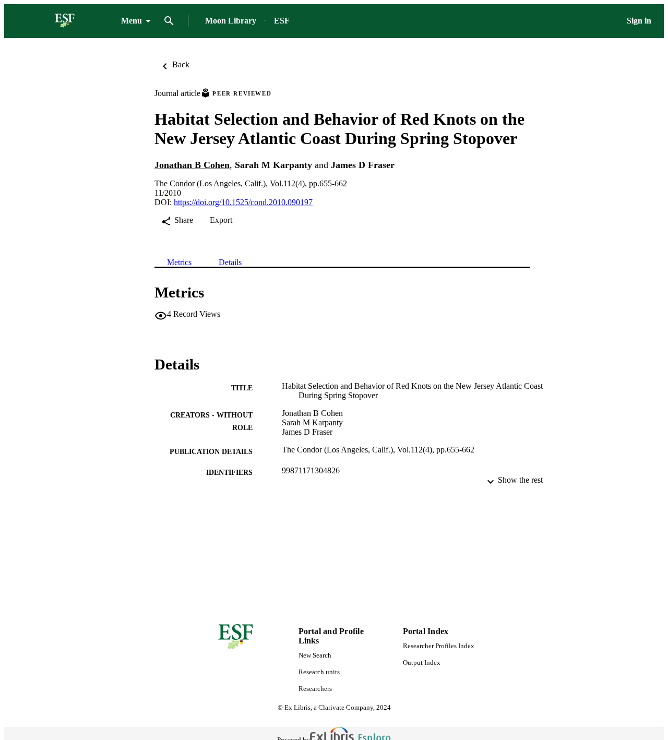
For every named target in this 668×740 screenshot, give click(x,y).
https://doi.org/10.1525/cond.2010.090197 (243, 202)
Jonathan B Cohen (192, 165)
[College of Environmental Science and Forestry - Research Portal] (65, 21)
